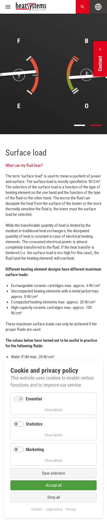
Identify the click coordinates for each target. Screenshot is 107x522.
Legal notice (54, 509)
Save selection (53, 473)
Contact (36, 509)
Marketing (35, 449)
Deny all (53, 497)
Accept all (53, 485)
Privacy (71, 509)
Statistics (34, 424)
